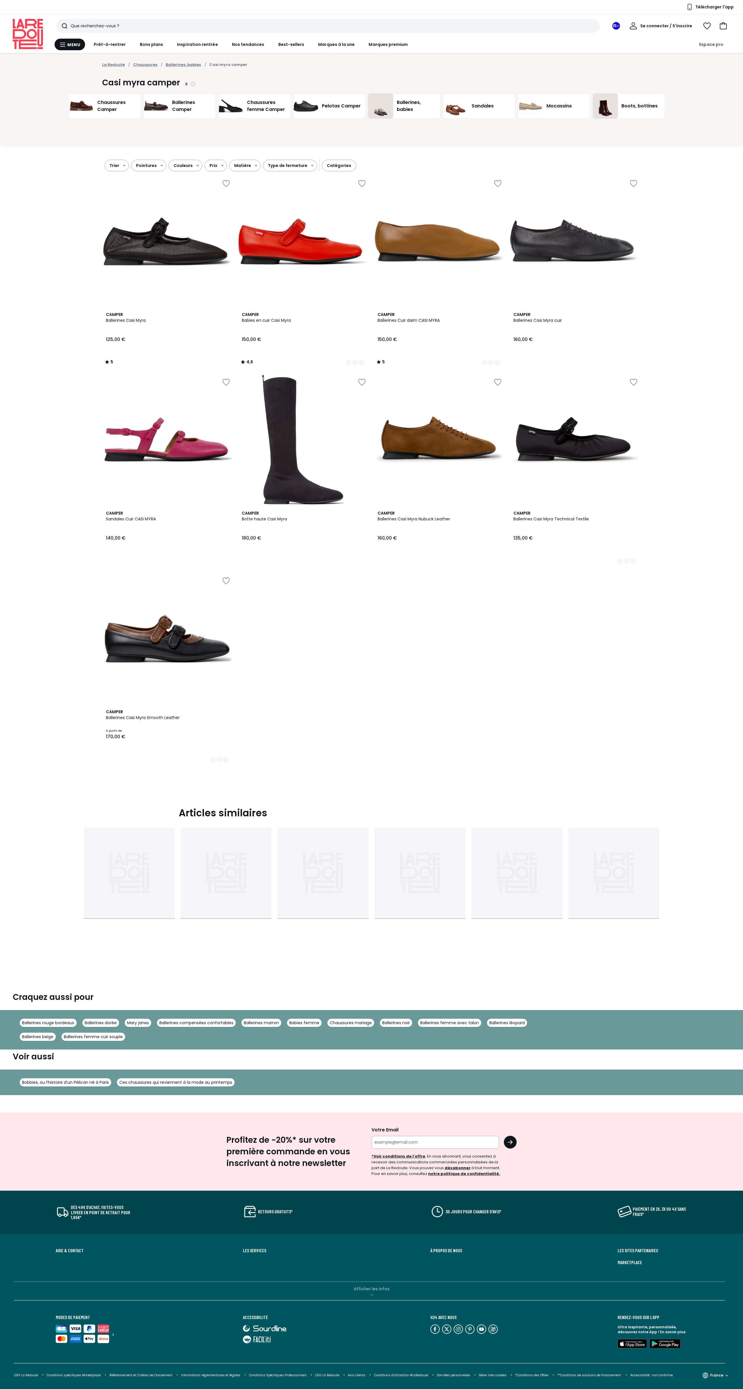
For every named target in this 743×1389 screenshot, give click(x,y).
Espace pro (711, 44)
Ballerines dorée (101, 1023)
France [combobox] (716, 1375)
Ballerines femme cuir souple (93, 1037)
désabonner (457, 1168)
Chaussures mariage (351, 1023)
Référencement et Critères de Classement (140, 1375)
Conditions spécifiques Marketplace (74, 1375)
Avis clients (356, 1375)
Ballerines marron (261, 1023)
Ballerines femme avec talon (449, 1023)
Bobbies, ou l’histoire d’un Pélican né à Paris (65, 1082)
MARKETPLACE (630, 1262)
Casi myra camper (228, 64)
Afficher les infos (371, 1289)
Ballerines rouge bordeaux (48, 1023)
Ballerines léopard (507, 1023)
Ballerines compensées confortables (196, 1023)
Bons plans (151, 44)
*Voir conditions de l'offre (398, 1156)
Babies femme (304, 1023)
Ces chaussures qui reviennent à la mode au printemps (175, 1082)
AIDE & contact (70, 1250)
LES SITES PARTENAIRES (638, 1250)
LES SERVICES (254, 1250)
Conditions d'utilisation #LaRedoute (401, 1375)
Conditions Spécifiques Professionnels (277, 1375)
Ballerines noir (396, 1023)
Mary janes (138, 1023)
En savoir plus (673, 1331)
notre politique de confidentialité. (464, 1173)
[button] (723, 26)
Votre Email (385, 1129)
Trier (114, 165)
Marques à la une (336, 44)
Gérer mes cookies (492, 1375)
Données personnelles (453, 1375)
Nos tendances (248, 44)
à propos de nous (446, 1250)
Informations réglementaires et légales (210, 1375)
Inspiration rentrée (197, 44)
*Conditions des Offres (532, 1375)
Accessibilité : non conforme (651, 1375)
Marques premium (388, 44)
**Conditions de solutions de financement (589, 1375)
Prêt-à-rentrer (110, 44)
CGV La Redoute (26, 1375)
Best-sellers (291, 44)
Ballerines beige (37, 1037)
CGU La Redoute (327, 1375)
